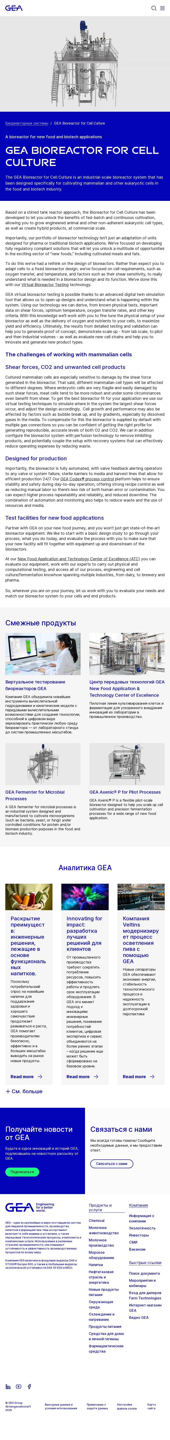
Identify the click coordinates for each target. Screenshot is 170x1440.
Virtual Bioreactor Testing (45, 284)
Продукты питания (105, 1326)
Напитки (96, 1265)
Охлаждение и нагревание (101, 1317)
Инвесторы (139, 1235)
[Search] (154, 8)
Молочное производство (101, 1242)
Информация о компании (141, 1218)
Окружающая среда (101, 1304)
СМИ (133, 1242)
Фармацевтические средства (106, 1348)
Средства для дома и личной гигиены (106, 1336)
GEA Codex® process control (87, 479)
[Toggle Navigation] (162, 8)
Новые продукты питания (104, 1292)
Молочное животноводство (104, 1230)
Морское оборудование (101, 1255)
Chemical (96, 1220)
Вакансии (137, 1249)
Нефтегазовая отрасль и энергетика (101, 1277)
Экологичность (142, 1228)
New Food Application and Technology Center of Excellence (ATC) (78, 559)
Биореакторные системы (26, 123)
